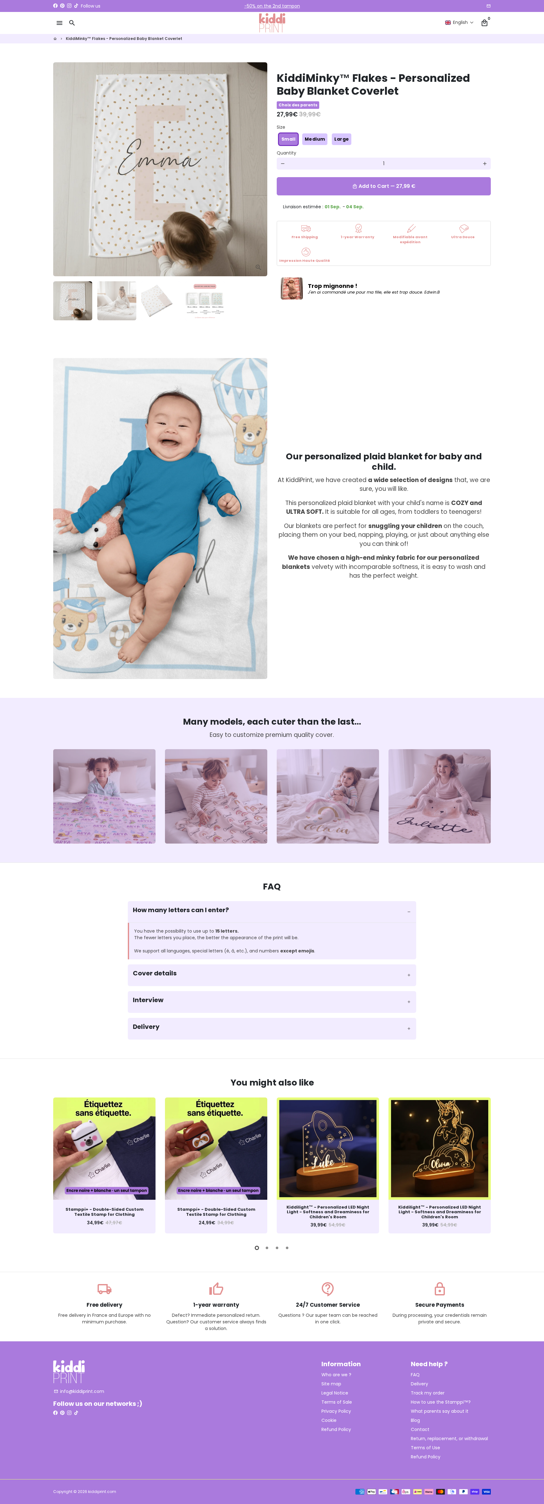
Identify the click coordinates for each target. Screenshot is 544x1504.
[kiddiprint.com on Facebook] (55, 6)
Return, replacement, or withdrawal (449, 1438)
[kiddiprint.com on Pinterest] (62, 6)
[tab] (272, 912)
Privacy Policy (336, 1411)
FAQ (415, 1375)
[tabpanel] (104, 1165)
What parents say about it (439, 1411)
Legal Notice (334, 1393)
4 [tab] (287, 1247)
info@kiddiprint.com (79, 1391)
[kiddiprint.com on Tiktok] (76, 6)
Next (259, 169)
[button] (459, 22)
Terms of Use (425, 1448)
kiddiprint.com (102, 1491)
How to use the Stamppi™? (441, 1402)
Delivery (419, 1384)
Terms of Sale (336, 1402)
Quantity (286, 153)
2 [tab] (266, 1247)
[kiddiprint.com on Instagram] (69, 6)
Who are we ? (336, 1375)
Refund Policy (336, 1429)
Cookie (329, 1420)
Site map (331, 1384)
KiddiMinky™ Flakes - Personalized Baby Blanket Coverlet (124, 38)
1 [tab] (256, 1247)
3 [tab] (277, 1247)
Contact (420, 1429)
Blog (415, 1420)
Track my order (428, 1393)
